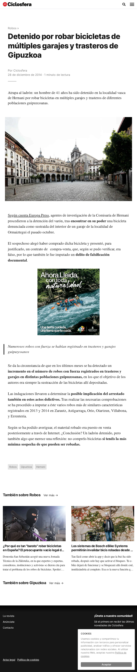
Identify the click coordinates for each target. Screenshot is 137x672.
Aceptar (106, 664)
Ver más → (51, 495)
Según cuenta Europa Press (28, 215)
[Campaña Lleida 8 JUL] (68, 302)
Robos (12, 28)
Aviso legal (9, 659)
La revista (8, 615)
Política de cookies (28, 659)
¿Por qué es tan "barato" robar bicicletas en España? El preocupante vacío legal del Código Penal (33, 550)
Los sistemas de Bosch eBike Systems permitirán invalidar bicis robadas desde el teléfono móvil (102, 550)
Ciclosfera (20, 70)
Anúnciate (8, 621)
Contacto (8, 627)
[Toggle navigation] (132, 4)
